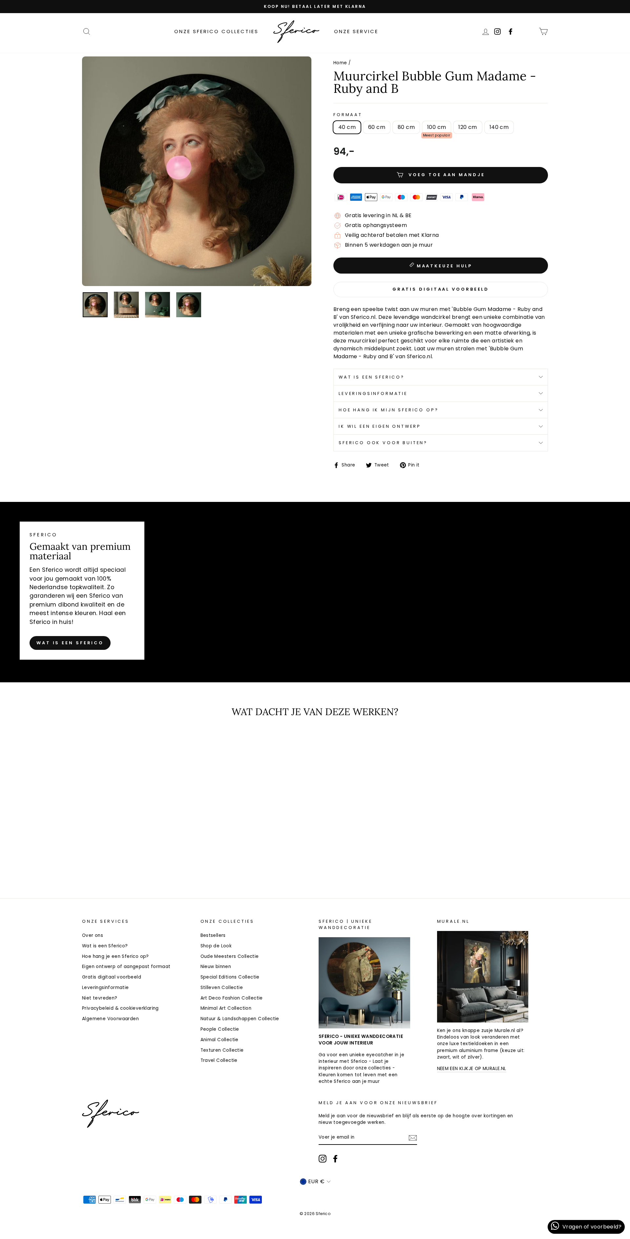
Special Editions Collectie (230, 977)
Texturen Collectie (222, 1050)
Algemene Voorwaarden (110, 1019)
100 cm (436, 127)
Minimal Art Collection (226, 1008)
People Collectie (219, 1029)
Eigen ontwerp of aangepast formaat (126, 966)
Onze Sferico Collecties (216, 31)
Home (340, 63)
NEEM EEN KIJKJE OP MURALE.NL (471, 1068)
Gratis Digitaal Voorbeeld (440, 289)
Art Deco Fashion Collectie (231, 998)
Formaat (347, 114)
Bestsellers (213, 935)
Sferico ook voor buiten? (383, 442)
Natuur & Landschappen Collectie (239, 1019)
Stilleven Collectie (221, 987)
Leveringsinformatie (373, 393)
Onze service (356, 31)
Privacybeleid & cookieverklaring (120, 1008)
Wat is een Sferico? (372, 377)
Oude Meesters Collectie (229, 956)
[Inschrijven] (413, 1138)
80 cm (406, 127)
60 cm (376, 127)
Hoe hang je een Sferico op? (115, 956)
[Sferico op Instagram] (322, 1159)
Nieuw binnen (215, 966)
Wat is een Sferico (70, 643)
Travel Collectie (219, 1060)
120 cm (467, 127)
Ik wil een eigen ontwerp (380, 426)
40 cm (347, 127)
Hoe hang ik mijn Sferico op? (389, 410)
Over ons (92, 935)
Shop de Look (216, 946)
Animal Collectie (219, 1040)
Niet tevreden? (99, 998)
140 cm (499, 127)
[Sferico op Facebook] (529, 31)
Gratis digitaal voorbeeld (111, 977)
